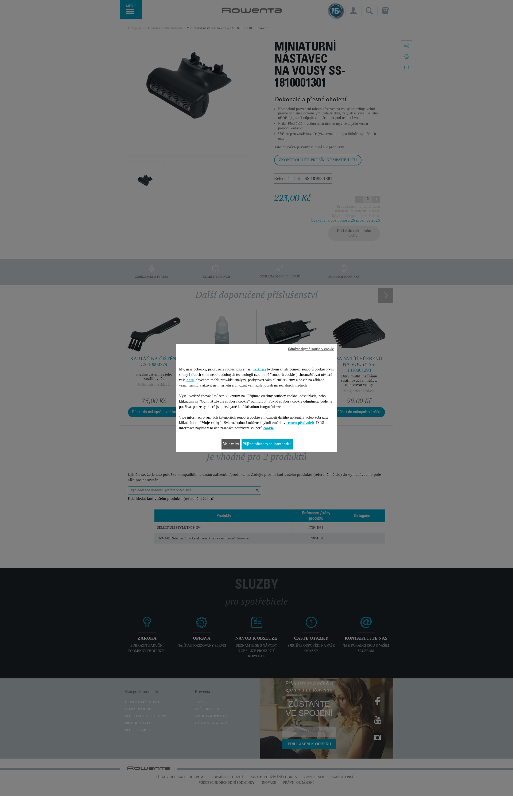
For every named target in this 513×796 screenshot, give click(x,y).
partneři (259, 369)
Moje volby (231, 444)
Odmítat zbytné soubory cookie (311, 349)
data (190, 380)
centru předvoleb (300, 423)
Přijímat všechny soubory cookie (267, 444)
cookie (268, 428)
